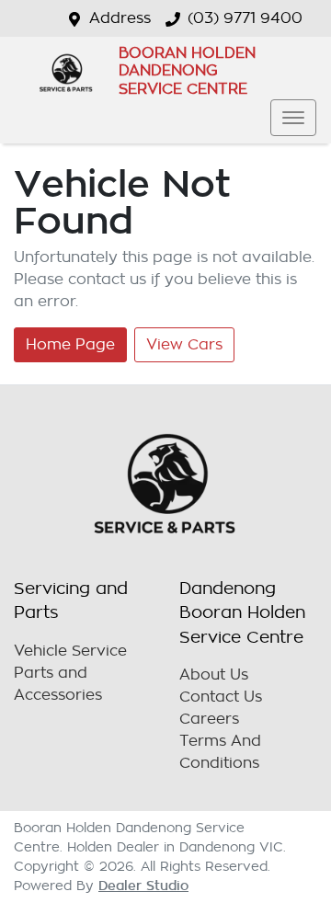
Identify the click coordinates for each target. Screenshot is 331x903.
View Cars (184, 344)
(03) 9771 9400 (245, 18)
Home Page (70, 344)
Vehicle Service (70, 651)
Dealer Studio (143, 885)
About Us (213, 675)
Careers (209, 719)
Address (120, 18)
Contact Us (220, 697)
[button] (293, 117)
